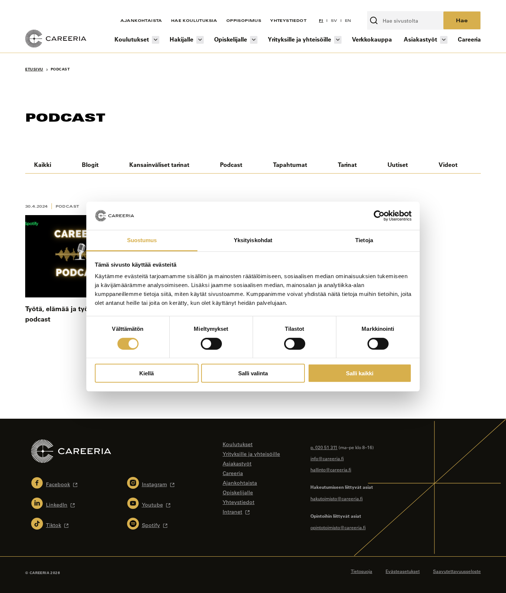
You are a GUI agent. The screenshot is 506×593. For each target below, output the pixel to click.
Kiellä (146, 373)
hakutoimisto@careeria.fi (336, 498)
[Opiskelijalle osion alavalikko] (253, 40)
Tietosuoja (361, 571)
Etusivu (34, 69)
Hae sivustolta (387, 7)
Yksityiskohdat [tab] (253, 240)
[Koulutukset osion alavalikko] (155, 40)
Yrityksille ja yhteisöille (299, 39)
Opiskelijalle (230, 39)
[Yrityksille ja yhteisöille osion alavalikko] (338, 40)
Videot (448, 164)
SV (334, 20)
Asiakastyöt (420, 39)
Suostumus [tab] (142, 240)
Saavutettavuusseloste (457, 571)
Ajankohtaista (141, 20)
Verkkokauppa (372, 39)
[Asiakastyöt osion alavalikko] (443, 40)
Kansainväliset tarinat (159, 164)
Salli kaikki (359, 373)
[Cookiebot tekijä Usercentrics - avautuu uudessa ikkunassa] (379, 215)
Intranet (232, 511)
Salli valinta (253, 373)
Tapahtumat (290, 164)
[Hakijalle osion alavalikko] (200, 40)
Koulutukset (131, 39)
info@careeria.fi (327, 458)
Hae (462, 20)
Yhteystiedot (288, 20)
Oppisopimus (243, 20)
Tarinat (347, 164)
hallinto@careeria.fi (330, 469)
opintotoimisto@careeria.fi (338, 527)
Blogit (90, 164)
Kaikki (42, 164)
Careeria (469, 39)
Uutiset (397, 164)
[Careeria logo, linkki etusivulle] (55, 40)
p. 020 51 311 (323, 447)
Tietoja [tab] (364, 240)
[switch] (211, 343)
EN (348, 20)
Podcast (231, 164)
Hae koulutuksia (194, 20)
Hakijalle (181, 39)
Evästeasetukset (403, 571)
